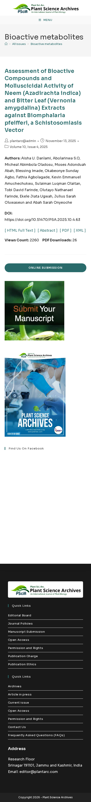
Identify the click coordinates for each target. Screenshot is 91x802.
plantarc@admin (23, 141)
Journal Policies (20, 623)
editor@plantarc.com (38, 771)
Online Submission (45, 267)
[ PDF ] (65, 230)
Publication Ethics (22, 664)
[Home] (6, 44)
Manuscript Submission (26, 632)
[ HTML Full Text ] (20, 230)
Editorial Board (19, 615)
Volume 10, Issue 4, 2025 (29, 147)
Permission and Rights (25, 648)
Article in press (20, 694)
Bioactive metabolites (46, 44)
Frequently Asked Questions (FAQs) (36, 735)
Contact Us (17, 727)
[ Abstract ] (47, 230)
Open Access (18, 640)
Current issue (18, 702)
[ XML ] (80, 230)
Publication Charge (23, 656)
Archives (15, 686)
